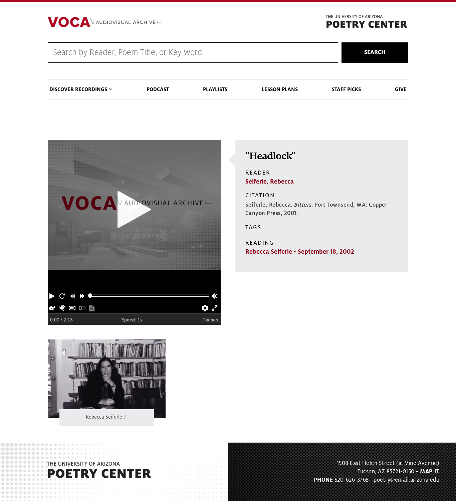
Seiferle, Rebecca (269, 181)
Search (375, 52)
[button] (53, 295)
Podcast (158, 89)
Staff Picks (346, 89)
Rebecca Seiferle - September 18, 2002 (299, 251)
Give (401, 89)
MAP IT (429, 472)
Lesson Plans (280, 89)
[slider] (90, 295)
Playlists (215, 89)
